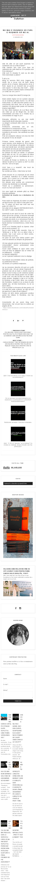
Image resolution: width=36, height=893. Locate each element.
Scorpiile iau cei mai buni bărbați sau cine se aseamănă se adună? (6, 771)
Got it (23, 15)
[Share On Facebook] (13, 321)
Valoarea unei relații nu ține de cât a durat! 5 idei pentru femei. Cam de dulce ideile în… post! (16, 571)
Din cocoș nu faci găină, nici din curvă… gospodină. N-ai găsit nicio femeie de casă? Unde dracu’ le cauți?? (18, 728)
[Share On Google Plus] (18, 321)
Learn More (15, 15)
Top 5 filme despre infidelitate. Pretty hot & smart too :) (18, 830)
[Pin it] (23, 321)
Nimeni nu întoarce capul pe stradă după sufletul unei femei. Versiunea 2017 (6, 726)
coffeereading (18, 35)
